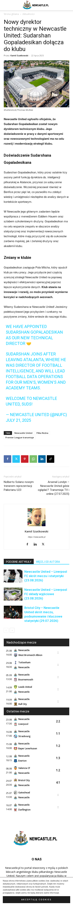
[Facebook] (7, 459)
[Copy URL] (50, 459)
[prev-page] (6, 630)
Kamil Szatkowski (19, 55)
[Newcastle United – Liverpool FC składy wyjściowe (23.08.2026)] (13, 594)
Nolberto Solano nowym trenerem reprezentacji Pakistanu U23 (19, 486)
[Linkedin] (42, 459)
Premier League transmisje (19, 437)
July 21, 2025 (18, 420)
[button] (68, 5)
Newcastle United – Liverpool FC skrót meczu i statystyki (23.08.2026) (45, 576)
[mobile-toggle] (6, 5)
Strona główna (11, 14)
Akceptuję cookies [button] (36, 899)
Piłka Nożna (42, 433)
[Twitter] (16, 459)
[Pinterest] (24, 459)
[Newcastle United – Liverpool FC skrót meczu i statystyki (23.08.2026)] (13, 576)
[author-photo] (36, 526)
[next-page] (12, 630)
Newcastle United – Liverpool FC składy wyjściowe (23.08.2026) (45, 594)
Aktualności (28, 14)
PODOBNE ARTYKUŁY (18, 561)
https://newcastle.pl (36, 536)
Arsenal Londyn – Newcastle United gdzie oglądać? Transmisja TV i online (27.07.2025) (53, 488)
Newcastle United (23, 433)
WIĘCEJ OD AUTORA (48, 561)
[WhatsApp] (33, 459)
